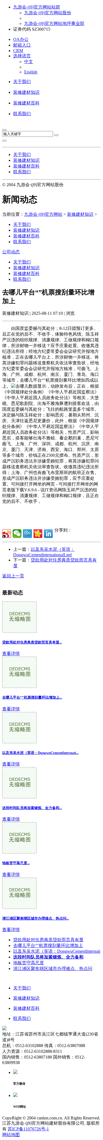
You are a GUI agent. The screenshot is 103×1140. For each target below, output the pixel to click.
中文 (28, 61)
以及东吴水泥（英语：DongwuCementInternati (56, 951)
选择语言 (22, 55)
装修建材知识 (26, 92)
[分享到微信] (17, 533)
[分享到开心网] (38, 533)
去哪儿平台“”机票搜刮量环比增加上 (48, 945)
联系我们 (22, 113)
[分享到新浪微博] (6, 533)
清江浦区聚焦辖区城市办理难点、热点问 (52, 968)
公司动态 (11, 251)
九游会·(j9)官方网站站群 (36, 7)
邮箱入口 (22, 45)
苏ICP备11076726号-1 (28, 1129)
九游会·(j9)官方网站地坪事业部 (54, 23)
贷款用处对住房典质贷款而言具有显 (48, 939)
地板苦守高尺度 (28, 962)
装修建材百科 (26, 103)
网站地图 (11, 1134)
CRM (18, 50)
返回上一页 (13, 576)
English (30, 72)
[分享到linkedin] (48, 533)
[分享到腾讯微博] (27, 533)
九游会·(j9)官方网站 (43, 214)
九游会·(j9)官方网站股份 (47, 12)
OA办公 (21, 39)
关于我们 (22, 81)
